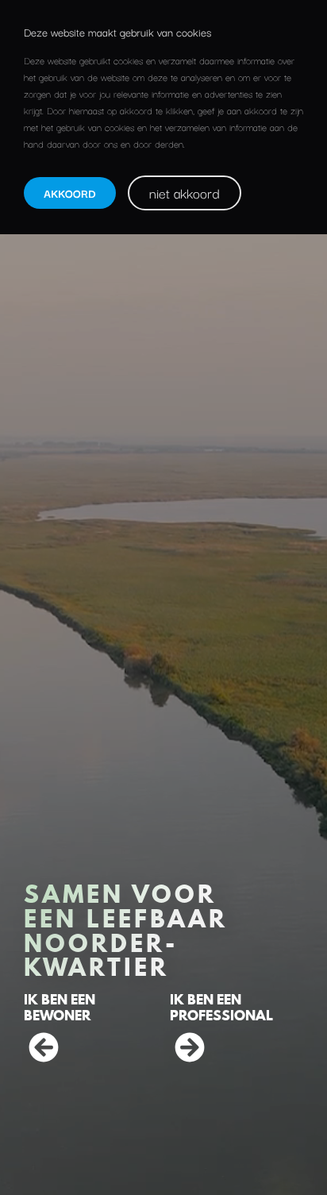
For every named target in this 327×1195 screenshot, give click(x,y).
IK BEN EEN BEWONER (59, 1007)
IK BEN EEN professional (221, 1007)
